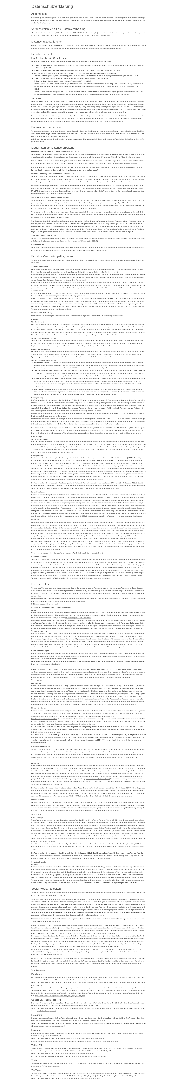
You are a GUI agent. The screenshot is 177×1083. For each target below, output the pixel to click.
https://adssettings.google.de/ (46, 1011)
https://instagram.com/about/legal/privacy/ (91, 1023)
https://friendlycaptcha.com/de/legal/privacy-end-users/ (121, 704)
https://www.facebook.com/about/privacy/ (91, 982)
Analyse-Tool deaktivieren (53, 784)
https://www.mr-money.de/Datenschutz (67, 875)
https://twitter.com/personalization (95, 1056)
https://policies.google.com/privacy (87, 1008)
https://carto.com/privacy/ (47, 841)
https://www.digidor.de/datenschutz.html (78, 618)
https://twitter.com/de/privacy (85, 1053)
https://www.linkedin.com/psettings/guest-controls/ (102, 1041)
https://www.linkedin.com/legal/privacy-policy (91, 1038)
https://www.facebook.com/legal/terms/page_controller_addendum (123, 990)
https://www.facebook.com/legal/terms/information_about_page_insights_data (60, 996)
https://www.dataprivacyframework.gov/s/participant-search (61, 838)
